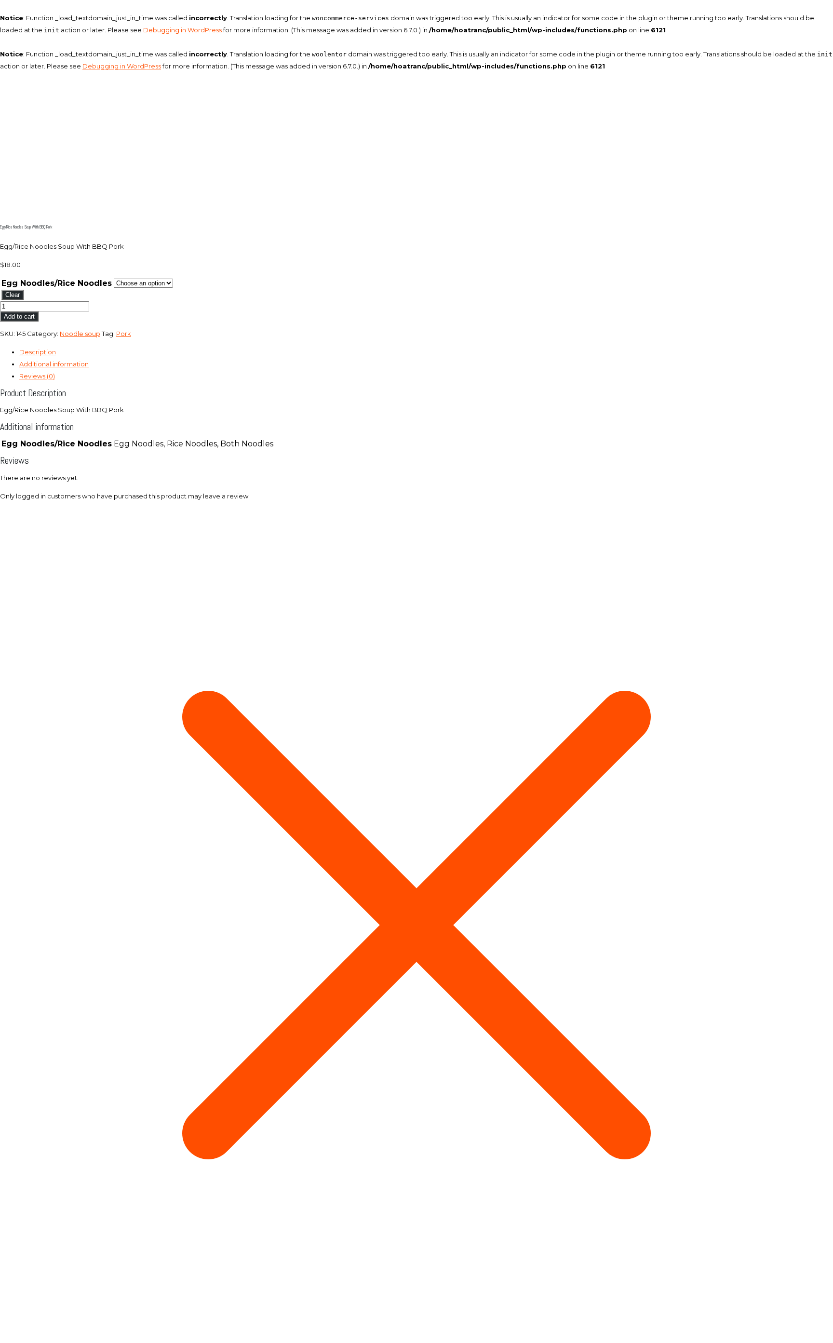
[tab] (426, 352)
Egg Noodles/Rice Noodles (56, 283)
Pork (123, 333)
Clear (12, 294)
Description (37, 352)
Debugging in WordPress (182, 30)
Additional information (54, 364)
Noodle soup (80, 333)
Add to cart (19, 316)
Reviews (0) (37, 376)
